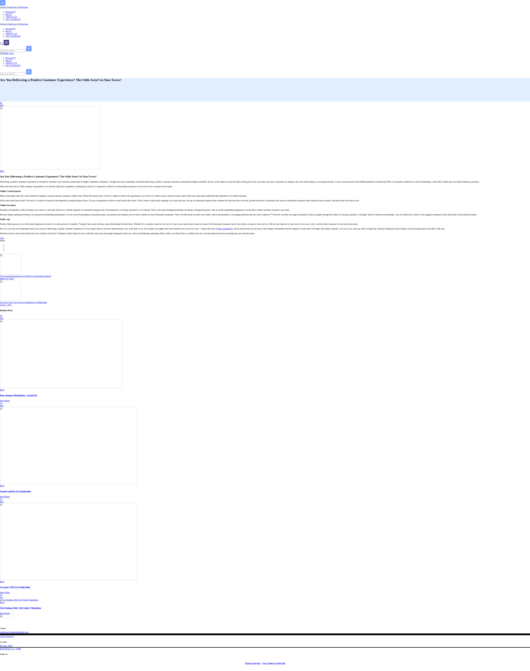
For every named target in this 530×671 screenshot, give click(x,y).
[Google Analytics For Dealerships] (68, 483)
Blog (2, 171)
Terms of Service (252, 663)
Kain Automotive (225, 229)
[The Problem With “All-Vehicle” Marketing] (19, 600)
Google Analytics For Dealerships (15, 491)
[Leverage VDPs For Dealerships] (68, 579)
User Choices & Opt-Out (273, 663)
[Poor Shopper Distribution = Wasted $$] (61, 387)
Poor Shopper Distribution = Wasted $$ (18, 395)
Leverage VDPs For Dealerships (15, 587)
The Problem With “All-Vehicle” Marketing (20, 608)
